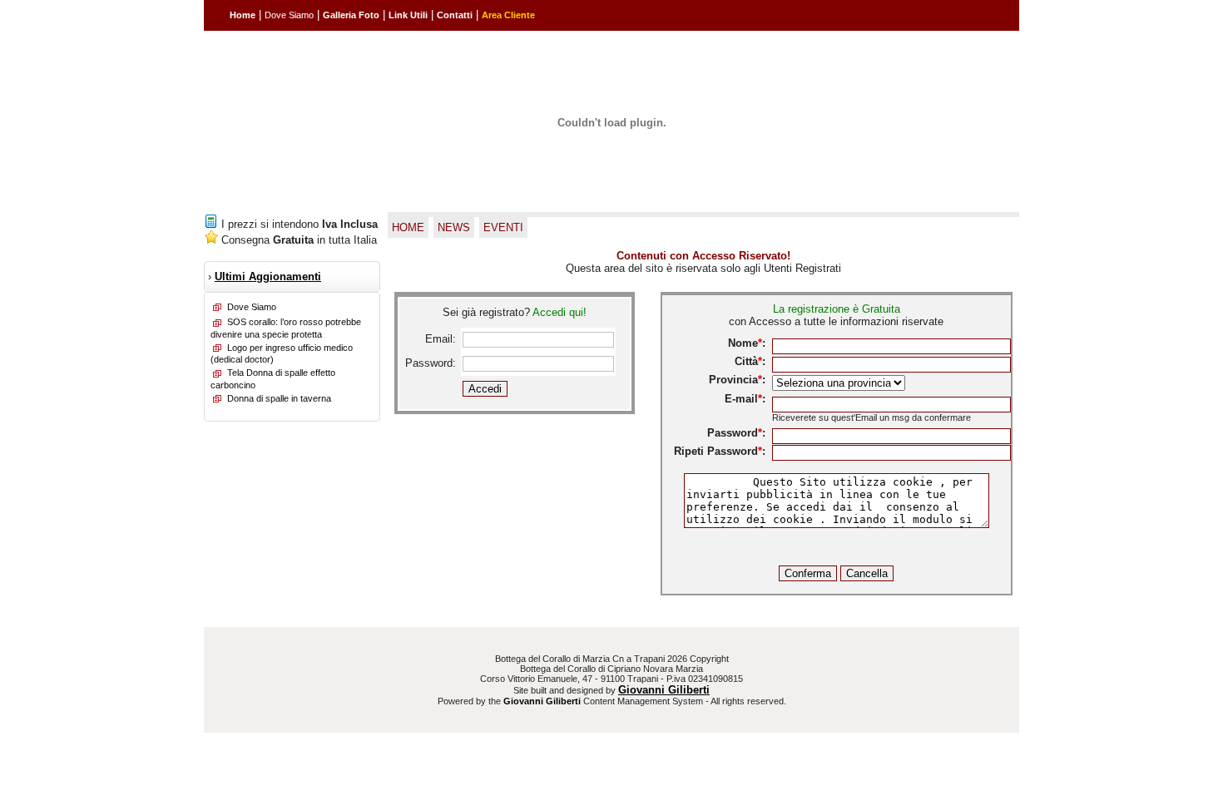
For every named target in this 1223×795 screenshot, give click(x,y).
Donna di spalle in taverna (279, 398)
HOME (408, 227)
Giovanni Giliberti (664, 690)
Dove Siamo (289, 15)
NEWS (454, 227)
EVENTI (503, 227)
